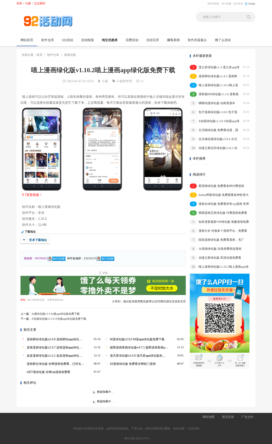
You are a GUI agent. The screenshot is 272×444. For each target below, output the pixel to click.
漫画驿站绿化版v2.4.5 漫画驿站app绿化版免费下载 (56, 339)
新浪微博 (134, 301)
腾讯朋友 (166, 301)
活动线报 (87, 40)
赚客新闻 (173, 40)
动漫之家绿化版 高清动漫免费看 (217, 257)
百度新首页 (179, 301)
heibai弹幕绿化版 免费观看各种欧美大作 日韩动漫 (219, 195)
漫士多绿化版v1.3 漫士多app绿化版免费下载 (214, 68)
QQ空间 (156, 301)
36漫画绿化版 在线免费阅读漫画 (217, 248)
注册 (28, 3)
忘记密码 (39, 3)
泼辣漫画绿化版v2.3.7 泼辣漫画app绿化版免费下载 (56, 347)
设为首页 (238, 3)
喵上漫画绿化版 (36, 299)
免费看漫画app (55, 299)
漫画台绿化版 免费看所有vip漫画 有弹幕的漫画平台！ (219, 204)
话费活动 (132, 40)
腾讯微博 (145, 301)
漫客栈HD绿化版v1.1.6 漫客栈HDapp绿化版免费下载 (214, 95)
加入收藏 (226, 3)
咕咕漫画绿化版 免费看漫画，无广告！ (217, 240)
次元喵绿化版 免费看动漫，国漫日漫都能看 (214, 130)
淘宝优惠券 (110, 40)
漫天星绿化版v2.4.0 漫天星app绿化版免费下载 (139, 355)
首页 (39, 54)
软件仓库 (47, 40)
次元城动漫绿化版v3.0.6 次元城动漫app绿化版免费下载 (213, 139)
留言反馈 (228, 416)
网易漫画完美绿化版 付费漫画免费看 (220, 212)
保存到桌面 (213, 3)
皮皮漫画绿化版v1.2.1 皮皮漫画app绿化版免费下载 (56, 355)
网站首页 (27, 40)
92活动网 (193, 428)
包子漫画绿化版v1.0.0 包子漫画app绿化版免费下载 (213, 113)
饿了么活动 (223, 40)
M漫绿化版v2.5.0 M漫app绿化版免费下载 (137, 339)
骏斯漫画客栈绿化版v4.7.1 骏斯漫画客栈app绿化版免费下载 (139, 347)
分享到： (117, 301)
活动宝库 (152, 40)
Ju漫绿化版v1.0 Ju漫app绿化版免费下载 (56, 313)
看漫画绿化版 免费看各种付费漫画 (218, 185)
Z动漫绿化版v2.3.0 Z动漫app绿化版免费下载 (59, 318)
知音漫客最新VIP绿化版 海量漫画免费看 (219, 222)
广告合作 (247, 416)
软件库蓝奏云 (197, 40)
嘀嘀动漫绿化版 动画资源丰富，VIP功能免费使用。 (212, 104)
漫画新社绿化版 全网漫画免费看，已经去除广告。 (56, 363)
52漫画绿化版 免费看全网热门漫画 (133, 363)
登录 (19, 3)
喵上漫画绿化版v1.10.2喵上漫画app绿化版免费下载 (214, 86)
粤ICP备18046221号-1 (137, 438)
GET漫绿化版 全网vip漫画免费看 (48, 372)
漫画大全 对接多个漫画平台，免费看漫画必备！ (218, 231)
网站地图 (208, 416)
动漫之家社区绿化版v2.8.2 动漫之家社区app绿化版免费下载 (213, 148)
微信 (126, 301)
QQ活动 (67, 40)
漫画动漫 (70, 54)
